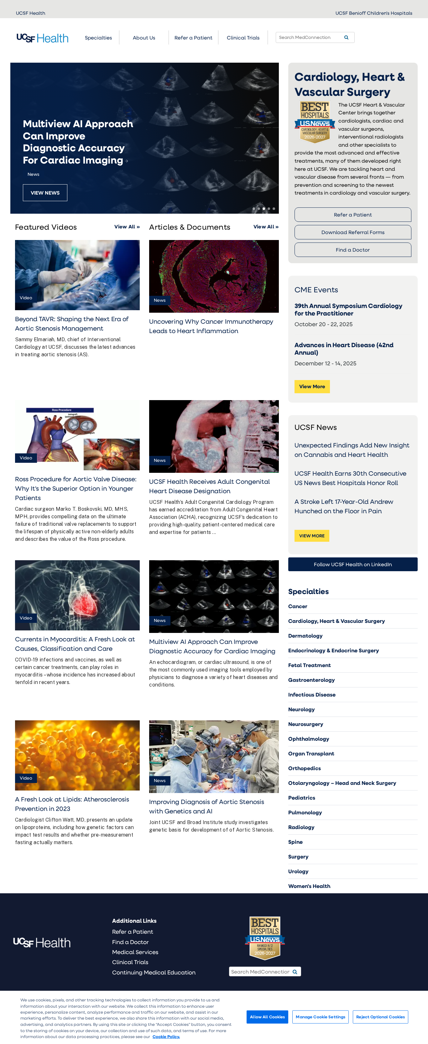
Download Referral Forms (352, 232)
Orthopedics (304, 768)
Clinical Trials (243, 37)
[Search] (346, 37)
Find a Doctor (353, 249)
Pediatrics (301, 797)
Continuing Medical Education (154, 972)
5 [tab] (273, 208)
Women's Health (309, 886)
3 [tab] (263, 208)
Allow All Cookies (267, 1017)
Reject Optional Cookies (380, 1017)
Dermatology (305, 635)
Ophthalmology (308, 738)
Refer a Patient (353, 214)
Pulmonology (305, 812)
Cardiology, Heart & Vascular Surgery (336, 620)
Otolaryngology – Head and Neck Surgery (342, 782)
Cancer (297, 606)
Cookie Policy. (166, 1036)
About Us (144, 37)
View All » (127, 226)
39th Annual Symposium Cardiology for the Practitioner (348, 309)
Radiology (301, 827)
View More (312, 386)
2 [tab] (258, 208)
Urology (298, 871)
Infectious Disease (312, 694)
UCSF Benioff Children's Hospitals (374, 13)
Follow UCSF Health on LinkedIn (353, 564)
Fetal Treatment (309, 665)
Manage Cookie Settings (320, 1017)
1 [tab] (253, 208)
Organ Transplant (311, 753)
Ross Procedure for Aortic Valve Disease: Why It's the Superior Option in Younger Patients (76, 488)
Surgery (298, 856)
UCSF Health (30, 13)
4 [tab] (268, 208)
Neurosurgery (305, 724)
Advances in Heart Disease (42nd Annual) (344, 348)
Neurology (301, 709)
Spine (295, 841)
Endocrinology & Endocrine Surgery (333, 650)
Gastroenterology (311, 679)
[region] (214, 1017)
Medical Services (135, 952)
